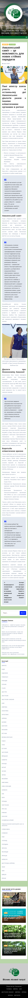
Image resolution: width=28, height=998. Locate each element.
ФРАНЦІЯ (4, 855)
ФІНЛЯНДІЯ (5, 852)
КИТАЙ (4, 767)
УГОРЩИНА (5, 844)
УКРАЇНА (4, 848)
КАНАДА (4, 763)
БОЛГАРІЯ (4, 726)
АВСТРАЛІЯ (5, 695)
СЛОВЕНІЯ (5, 833)
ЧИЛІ (3, 870)
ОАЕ (3, 793)
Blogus (9, 986)
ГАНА (3, 744)
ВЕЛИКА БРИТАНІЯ (7, 737)
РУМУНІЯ (4, 812)
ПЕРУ (3, 797)
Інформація (5, 677)
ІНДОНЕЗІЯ (5, 673)
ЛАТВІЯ (4, 771)
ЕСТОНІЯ (4, 748)
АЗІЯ (3, 703)
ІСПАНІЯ (4, 684)
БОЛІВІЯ (4, 722)
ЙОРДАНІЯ (5, 756)
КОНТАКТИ (17, 995)
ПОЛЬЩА (4, 801)
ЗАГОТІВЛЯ (5, 752)
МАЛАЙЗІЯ (5, 778)
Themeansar (18, 986)
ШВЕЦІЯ (4, 874)
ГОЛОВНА (9, 989)
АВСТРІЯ (4, 692)
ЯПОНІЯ (4, 878)
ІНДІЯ (3, 669)
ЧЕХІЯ (3, 867)
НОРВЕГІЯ (4, 790)
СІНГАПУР (4, 816)
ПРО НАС (4, 809)
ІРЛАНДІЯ (4, 680)
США (3, 837)
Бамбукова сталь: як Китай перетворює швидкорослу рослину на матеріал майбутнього (13, 647)
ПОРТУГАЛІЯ (5, 805)
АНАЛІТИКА (5, 711)
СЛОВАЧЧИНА (6, 829)
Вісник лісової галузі (14, 980)
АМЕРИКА (5, 44)
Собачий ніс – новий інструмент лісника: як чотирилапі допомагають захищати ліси (13, 626)
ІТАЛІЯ (3, 688)
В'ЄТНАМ (4, 733)
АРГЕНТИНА (5, 714)
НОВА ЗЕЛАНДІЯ (6, 786)
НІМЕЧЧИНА (5, 782)
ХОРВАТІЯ (4, 859)
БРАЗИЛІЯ (12, 44)
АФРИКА (4, 718)
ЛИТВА (4, 775)
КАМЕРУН (4, 760)
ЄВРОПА (4, 665)
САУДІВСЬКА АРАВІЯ (7, 820)
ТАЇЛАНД (4, 840)
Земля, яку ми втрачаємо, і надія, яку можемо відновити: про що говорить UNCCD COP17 (12, 633)
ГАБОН (4, 741)
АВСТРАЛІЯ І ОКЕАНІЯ (8, 699)
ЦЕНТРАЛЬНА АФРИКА (8, 863)
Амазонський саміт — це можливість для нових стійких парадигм (13, 53)
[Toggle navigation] (26, 37)
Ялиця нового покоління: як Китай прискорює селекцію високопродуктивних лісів (14, 640)
